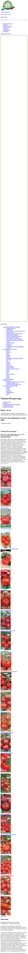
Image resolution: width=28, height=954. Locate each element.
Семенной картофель (8, 379)
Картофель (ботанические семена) (14, 358)
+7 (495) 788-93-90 (5, 12)
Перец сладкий (10, 367)
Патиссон (8, 364)
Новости (5, 25)
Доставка (5, 28)
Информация (6, 30)
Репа (7, 372)
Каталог (7, 26)
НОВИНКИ (9, 329)
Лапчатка (8, 391)
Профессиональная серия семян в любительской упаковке (14, 334)
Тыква (7, 376)
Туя (7, 394)
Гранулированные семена (12, 337)
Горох (7, 353)
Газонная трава (7, 380)
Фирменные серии (10, 328)
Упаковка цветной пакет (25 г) (13, 384)
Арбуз (7, 350)
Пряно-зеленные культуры (12, 368)
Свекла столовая (10, 374)
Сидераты (8, 345)
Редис (7, 370)
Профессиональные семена (10, 349)
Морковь (8, 362)
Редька (8, 371)
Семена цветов (10, 332)
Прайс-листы (6, 27)
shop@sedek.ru (4, 17)
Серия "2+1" (9, 344)
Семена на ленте (10, 342)
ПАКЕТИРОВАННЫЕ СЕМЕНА (11, 327)
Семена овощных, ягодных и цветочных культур (13, 413)
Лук (7, 361)
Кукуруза (8, 359)
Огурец (8, 363)
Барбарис (8, 387)
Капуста (8, 357)
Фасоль (8, 378)
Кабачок (8, 355)
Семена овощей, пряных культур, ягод (15, 331)
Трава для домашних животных (14, 336)
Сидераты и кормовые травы (10, 385)
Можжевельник (10, 392)
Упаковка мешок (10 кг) (12, 383)
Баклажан (8, 351)
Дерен (7, 388)
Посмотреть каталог (6, 423)
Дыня (7, 354)
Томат (7, 375)
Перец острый (9, 366)
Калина (8, 389)
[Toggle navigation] (1, 21)
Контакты (5, 31)
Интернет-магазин (7, 23)
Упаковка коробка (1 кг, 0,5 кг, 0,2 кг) (15, 381)
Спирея (8, 393)
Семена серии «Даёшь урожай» (14, 338)
